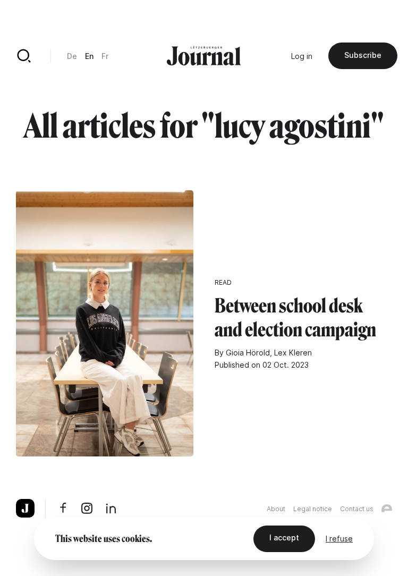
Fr (104, 56)
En (89, 56)
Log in (301, 56)
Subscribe (362, 55)
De (72, 56)
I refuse (339, 538)
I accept (284, 537)
